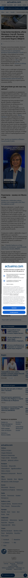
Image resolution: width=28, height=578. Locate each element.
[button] (14, 284)
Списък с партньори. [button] (14, 294)
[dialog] (14, 289)
